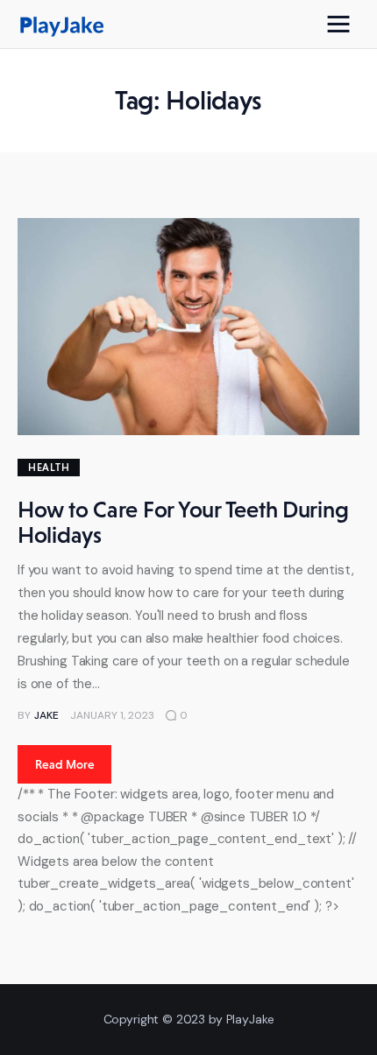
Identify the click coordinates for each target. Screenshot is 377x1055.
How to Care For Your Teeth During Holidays (183, 522)
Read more (65, 764)
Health (48, 467)
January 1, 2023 (112, 715)
